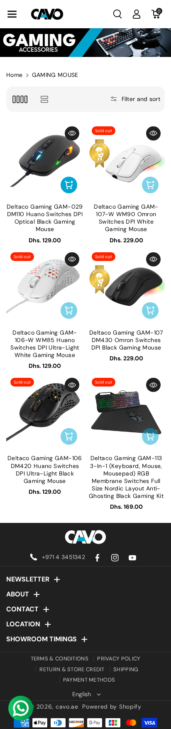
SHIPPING (125, 669)
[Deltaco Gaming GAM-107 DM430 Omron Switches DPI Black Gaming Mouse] (126, 286)
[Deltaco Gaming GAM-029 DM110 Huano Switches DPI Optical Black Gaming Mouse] (44, 160)
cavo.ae (67, 706)
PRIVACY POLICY (118, 658)
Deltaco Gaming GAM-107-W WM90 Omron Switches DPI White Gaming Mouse (126, 218)
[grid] (19, 99)
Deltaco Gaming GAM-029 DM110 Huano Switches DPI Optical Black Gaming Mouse (45, 218)
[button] (12, 14)
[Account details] (136, 14)
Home (14, 75)
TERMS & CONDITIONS (59, 658)
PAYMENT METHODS (89, 679)
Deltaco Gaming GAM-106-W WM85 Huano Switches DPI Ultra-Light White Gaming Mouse (44, 344)
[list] (44, 99)
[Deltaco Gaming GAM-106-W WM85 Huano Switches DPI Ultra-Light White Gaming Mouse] (44, 286)
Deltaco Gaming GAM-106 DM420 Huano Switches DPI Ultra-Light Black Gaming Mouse (44, 469)
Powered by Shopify (112, 706)
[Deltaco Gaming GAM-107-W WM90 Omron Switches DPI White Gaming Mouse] (126, 160)
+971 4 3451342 (63, 557)
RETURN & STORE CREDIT (71, 669)
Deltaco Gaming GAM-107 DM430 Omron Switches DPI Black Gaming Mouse (126, 340)
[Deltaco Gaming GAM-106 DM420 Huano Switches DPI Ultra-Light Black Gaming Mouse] (44, 412)
